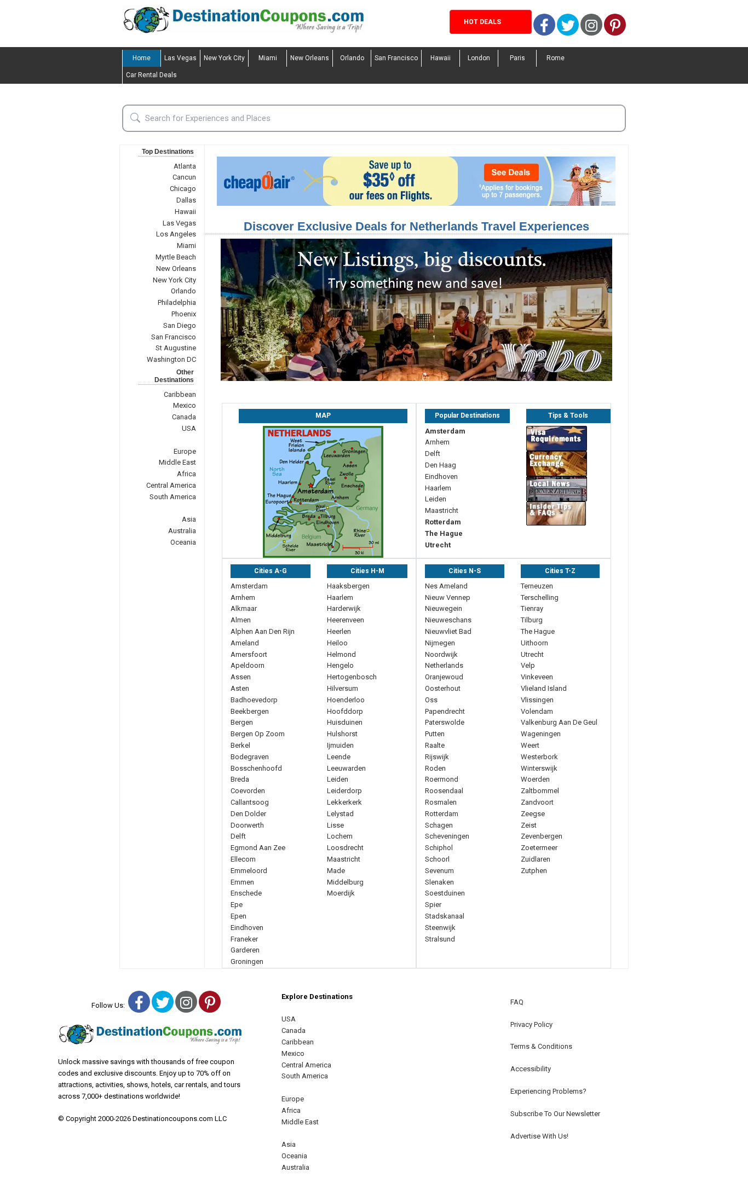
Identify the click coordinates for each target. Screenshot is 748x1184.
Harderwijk (344, 608)
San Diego (179, 325)
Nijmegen (440, 643)
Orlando (352, 58)
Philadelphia (177, 302)
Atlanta (185, 166)
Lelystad (340, 814)
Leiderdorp (344, 791)
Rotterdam (443, 522)
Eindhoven (441, 476)
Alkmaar (244, 608)
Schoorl (437, 859)
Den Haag (440, 465)
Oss (431, 700)
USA (189, 428)
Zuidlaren (535, 859)
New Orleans (309, 58)
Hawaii (440, 58)
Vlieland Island (544, 688)
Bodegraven (250, 757)
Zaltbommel (540, 791)
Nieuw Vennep (447, 597)
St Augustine (176, 348)
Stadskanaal (444, 916)
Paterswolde (444, 722)
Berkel (240, 745)
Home (142, 58)
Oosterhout (443, 688)
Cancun (184, 177)
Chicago (183, 188)
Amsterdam (445, 431)
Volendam (537, 711)
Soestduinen (445, 893)
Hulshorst (342, 734)
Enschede (246, 893)
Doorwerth (247, 825)
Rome (555, 58)
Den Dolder (248, 814)
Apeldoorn (247, 665)
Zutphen (534, 871)
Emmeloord (249, 871)
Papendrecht (445, 711)
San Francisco (396, 58)
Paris (517, 58)
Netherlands (444, 665)
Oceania (183, 542)
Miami (267, 58)
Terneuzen (537, 586)
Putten (435, 734)
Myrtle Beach (176, 257)
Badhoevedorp (254, 700)
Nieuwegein (443, 608)
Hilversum (342, 688)
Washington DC (171, 359)
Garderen (245, 950)
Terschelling (540, 597)
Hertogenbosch (352, 677)
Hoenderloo (346, 700)
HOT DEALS (482, 22)
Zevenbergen (541, 836)
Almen (241, 620)
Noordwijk (441, 654)
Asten (240, 688)
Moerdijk (341, 893)
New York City (224, 58)
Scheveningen (447, 836)
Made (336, 871)
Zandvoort (537, 802)
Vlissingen (537, 700)
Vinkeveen (537, 677)
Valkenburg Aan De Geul (559, 722)
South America (172, 497)
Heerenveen (345, 620)
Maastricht (441, 510)
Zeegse (533, 814)
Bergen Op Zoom (258, 734)
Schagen (439, 825)
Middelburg (345, 882)
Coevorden (248, 791)
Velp (528, 665)
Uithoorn (534, 643)
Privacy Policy (531, 1024)
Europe (185, 451)
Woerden (535, 779)
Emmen (242, 882)
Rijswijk (437, 757)
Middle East (177, 462)
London (479, 58)
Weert (530, 745)
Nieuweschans (448, 620)
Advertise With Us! (539, 1136)
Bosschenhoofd (256, 768)
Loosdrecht (345, 848)
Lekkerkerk (344, 802)
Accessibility (530, 1069)
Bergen (242, 722)
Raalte (435, 745)
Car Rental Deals (151, 75)
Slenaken (439, 882)
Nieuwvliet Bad (448, 631)
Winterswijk (539, 768)
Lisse (335, 825)
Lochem (340, 836)
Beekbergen (250, 711)
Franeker (244, 939)
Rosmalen (441, 802)
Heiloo (337, 643)
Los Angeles (176, 234)
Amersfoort (249, 654)
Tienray (532, 608)
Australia (182, 531)
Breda (240, 779)
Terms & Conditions (541, 1046)
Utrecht (438, 545)
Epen (238, 916)
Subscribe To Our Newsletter (555, 1114)
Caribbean (180, 394)
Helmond (341, 654)
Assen (241, 677)
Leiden (435, 499)
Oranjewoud (444, 677)
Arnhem (437, 442)
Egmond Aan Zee (258, 848)
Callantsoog (250, 802)
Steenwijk (440, 927)
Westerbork (539, 757)
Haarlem (438, 488)
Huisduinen (345, 722)
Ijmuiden (340, 745)
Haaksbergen (348, 586)
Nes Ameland (446, 586)
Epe (237, 904)
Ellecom (243, 859)
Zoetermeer (539, 848)
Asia (189, 519)
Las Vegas (180, 58)
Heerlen (339, 631)
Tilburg (532, 620)
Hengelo (340, 665)
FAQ (516, 1002)
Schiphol (439, 848)
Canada (184, 417)
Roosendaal (444, 791)
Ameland (245, 643)
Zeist (529, 825)
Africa (186, 474)
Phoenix (183, 314)
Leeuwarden (346, 768)
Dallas (186, 200)
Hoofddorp (345, 711)
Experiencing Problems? (548, 1091)
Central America (171, 485)
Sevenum (439, 871)
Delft (432, 453)
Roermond (441, 779)
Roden (435, 768)
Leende (338, 757)
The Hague (444, 533)
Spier (433, 904)
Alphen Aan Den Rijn (263, 631)
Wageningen (541, 734)
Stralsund (440, 939)
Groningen (247, 961)
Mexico (184, 405)
